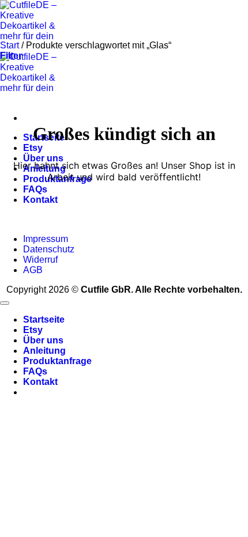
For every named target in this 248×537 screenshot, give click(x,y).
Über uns (43, 158)
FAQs (35, 189)
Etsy (33, 148)
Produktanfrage (57, 361)
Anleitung (44, 351)
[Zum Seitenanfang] (4, 303)
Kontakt (40, 200)
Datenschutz (48, 249)
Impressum (45, 239)
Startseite (44, 319)
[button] (11, 55)
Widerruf (40, 259)
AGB (33, 270)
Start (9, 45)
